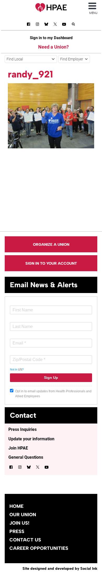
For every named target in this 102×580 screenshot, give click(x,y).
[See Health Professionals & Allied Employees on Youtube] (64, 25)
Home (16, 506)
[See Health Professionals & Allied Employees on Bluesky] (46, 25)
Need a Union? (53, 47)
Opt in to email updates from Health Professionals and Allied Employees (53, 393)
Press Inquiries (22, 429)
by (59, 568)
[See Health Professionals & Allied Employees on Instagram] (37, 25)
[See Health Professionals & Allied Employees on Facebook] (28, 25)
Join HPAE (18, 448)
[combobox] (31, 59)
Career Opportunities (38, 548)
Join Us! (19, 523)
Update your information (31, 438)
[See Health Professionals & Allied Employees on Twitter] (55, 25)
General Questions (25, 457)
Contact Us (25, 540)
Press (16, 531)
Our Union (22, 515)
